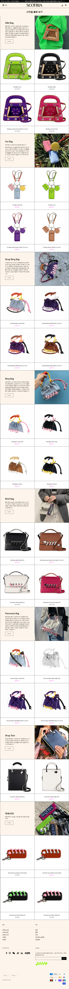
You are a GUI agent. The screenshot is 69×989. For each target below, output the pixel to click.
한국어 (5, 975)
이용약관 (37, 939)
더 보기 (9, 41)
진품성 (4, 937)
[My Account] (61, 5)
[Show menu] (3, 5)
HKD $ (13, 975)
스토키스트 (5, 932)
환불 (36, 932)
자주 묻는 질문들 (39, 937)
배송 (36, 929)
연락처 (4, 939)
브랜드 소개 (6, 929)
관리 (36, 934)
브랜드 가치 (6, 934)
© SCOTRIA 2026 (7, 979)
